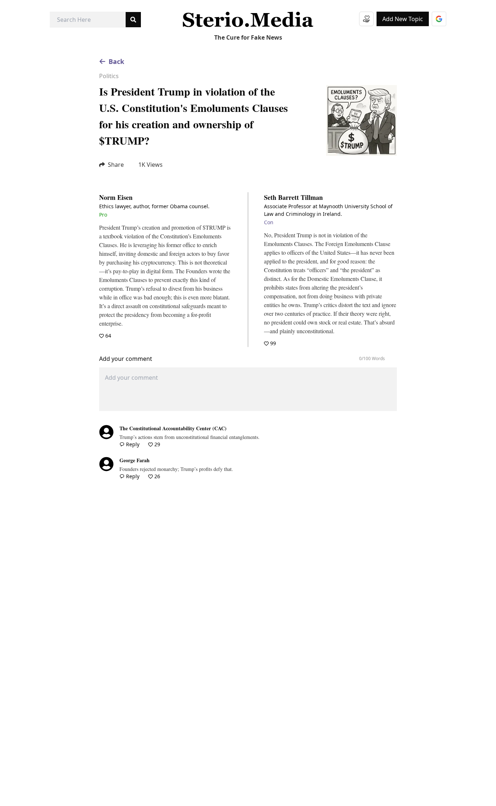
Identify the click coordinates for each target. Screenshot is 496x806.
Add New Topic (402, 19)
